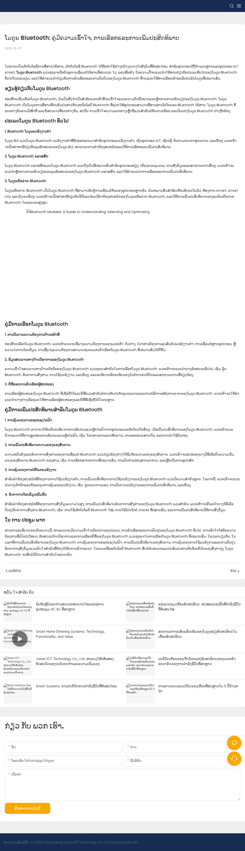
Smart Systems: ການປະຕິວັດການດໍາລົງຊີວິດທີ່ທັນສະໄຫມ (76, 686)
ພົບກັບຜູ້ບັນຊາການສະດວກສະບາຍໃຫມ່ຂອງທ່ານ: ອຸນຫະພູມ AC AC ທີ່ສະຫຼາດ (70, 606)
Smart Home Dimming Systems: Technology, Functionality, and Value (70, 633)
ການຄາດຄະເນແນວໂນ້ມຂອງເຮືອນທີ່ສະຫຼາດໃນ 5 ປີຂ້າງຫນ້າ (198, 688)
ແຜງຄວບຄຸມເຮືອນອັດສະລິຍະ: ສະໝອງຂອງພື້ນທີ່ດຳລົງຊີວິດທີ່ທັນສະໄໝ (199, 606)
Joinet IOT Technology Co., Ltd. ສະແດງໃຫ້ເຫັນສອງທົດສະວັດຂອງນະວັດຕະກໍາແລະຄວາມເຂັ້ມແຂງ (75, 661)
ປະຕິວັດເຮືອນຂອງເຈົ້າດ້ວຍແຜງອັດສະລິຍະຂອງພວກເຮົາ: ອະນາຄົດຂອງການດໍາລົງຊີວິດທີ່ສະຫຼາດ (197, 661)
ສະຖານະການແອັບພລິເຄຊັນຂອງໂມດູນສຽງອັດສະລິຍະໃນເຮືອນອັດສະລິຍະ (197, 633)
